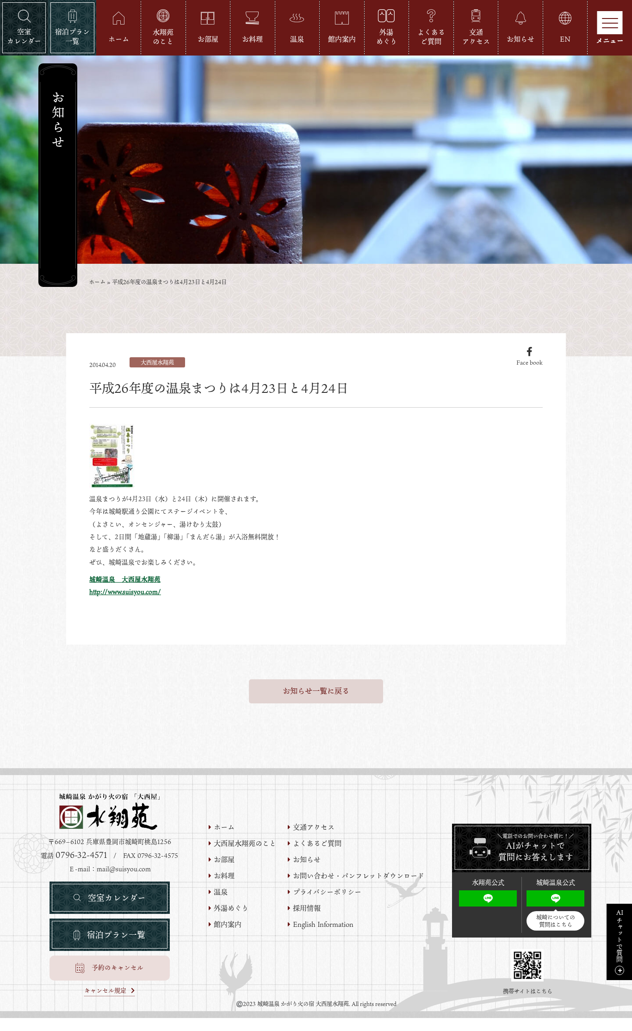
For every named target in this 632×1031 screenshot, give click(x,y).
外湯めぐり (231, 908)
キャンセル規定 (105, 991)
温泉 (221, 891)
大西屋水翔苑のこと (245, 843)
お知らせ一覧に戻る (316, 690)
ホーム (97, 282)
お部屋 (224, 859)
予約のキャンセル (117, 967)
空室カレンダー (117, 898)
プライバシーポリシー (327, 891)
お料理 (224, 875)
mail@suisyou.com (124, 869)
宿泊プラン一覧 (116, 935)
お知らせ (307, 859)
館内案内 (228, 924)
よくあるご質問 (317, 843)
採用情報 (307, 908)
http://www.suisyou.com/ (125, 591)
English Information (323, 924)
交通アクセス (314, 827)
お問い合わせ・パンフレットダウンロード (358, 875)
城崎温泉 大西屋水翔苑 (125, 579)
